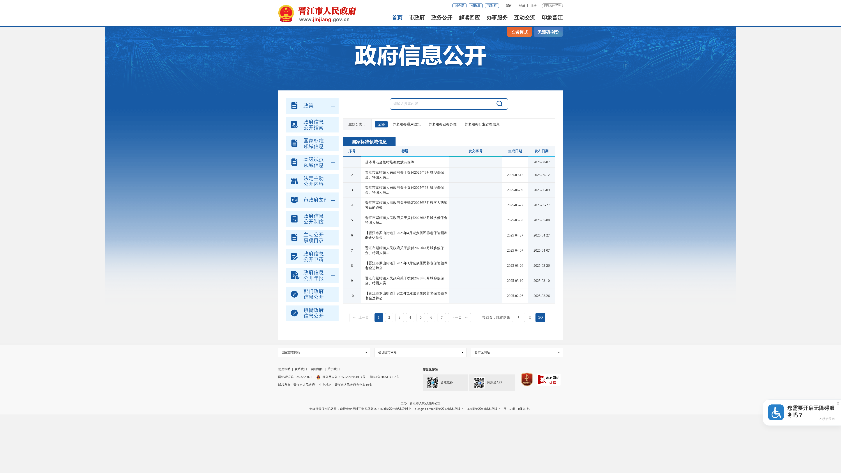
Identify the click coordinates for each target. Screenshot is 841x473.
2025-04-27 (542, 235)
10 (352, 296)
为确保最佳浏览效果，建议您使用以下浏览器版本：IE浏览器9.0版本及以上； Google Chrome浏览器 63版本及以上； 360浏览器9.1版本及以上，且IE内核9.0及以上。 (420, 409)
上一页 (361, 317)
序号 (351, 151)
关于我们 (333, 369)
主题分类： (357, 124)
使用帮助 (284, 369)
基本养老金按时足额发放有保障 (389, 162)
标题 (404, 151)
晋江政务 (447, 382)
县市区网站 (482, 352)
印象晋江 (552, 17)
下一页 (459, 317)
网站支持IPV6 (552, 5)
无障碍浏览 (548, 32)
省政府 (475, 5)
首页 (397, 17)
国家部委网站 (291, 352)
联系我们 (301, 369)
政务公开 (441, 17)
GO (540, 317)
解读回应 (469, 17)
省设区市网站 (387, 352)
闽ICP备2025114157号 (384, 377)
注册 (533, 5)
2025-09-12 (542, 175)
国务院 (459, 5)
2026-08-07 (542, 162)
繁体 (509, 5)
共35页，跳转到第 (496, 317)
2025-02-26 (542, 296)
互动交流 (524, 17)
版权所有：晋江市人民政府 (296, 385)
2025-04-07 (542, 250)
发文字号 (475, 151)
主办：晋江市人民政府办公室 (420, 403)
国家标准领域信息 (369, 141)
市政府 (491, 5)
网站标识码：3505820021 (295, 377)
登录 (522, 5)
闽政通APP (494, 382)
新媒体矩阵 (430, 369)
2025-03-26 (542, 265)
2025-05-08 (542, 220)
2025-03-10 (542, 280)
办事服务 (497, 17)
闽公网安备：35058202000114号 (343, 377)
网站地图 (317, 369)
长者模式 (519, 32)
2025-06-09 (542, 190)
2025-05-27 (542, 205)
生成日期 (515, 151)
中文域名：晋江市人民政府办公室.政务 (345, 385)
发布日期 (542, 151)
